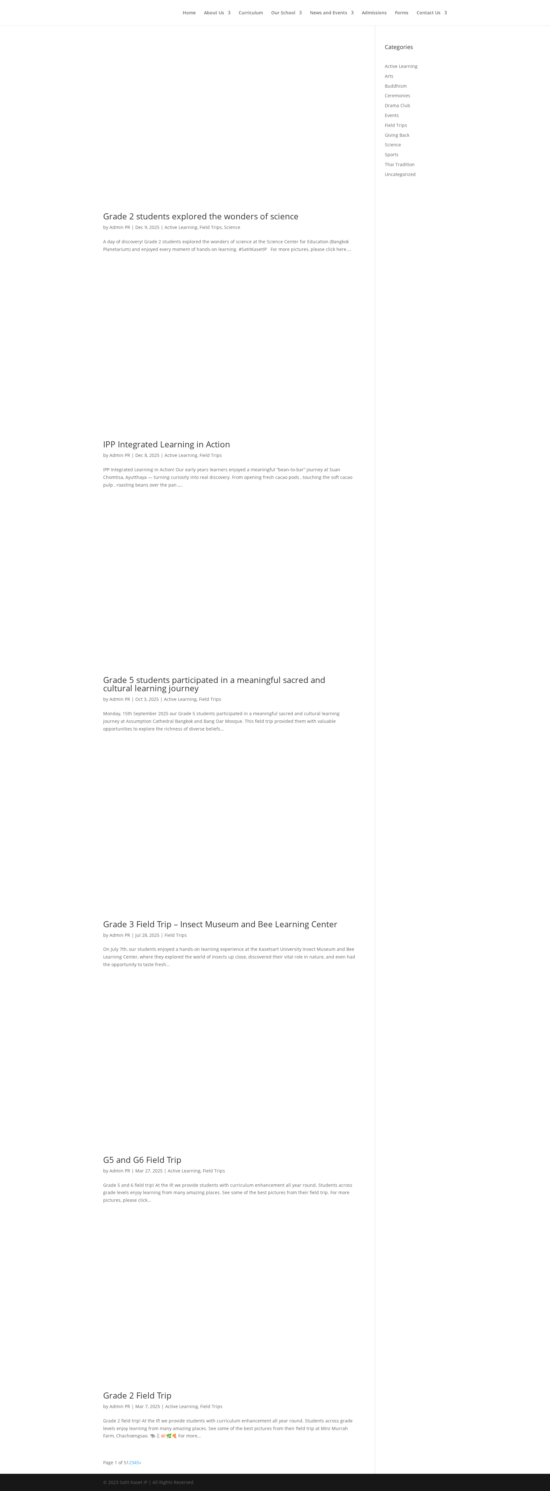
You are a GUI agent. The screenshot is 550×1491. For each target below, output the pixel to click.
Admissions (374, 13)
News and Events (328, 13)
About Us (214, 13)
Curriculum (251, 13)
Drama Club (397, 105)
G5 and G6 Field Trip (142, 1159)
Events (392, 115)
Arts (389, 76)
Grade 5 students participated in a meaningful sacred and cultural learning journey (214, 684)
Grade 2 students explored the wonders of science (201, 216)
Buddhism (396, 86)
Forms (401, 13)
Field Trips (211, 227)
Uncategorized (400, 174)
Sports (391, 154)
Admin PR (119, 227)
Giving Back (397, 135)
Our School (283, 13)
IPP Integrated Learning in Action (166, 444)
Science (232, 227)
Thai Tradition (400, 164)
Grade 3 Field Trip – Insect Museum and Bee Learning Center (220, 924)
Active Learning (181, 227)
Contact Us (429, 13)
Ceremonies (397, 95)
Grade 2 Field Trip (137, 1395)
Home (189, 13)
